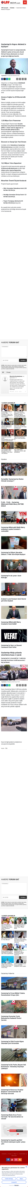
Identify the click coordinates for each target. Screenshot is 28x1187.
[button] (20, 79)
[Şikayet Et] (25, 391)
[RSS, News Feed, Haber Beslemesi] (20, 1159)
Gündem (12, 7)
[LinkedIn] (7, 79)
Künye (9, 1153)
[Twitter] (5, 79)
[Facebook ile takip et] (8, 1159)
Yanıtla (12, 391)
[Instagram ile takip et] (16, 1159)
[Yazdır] (17, 79)
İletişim (15, 1153)
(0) (17, 391)
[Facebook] (2, 79)
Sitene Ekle (14, 1155)
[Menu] (24, 2)
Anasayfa (5, 7)
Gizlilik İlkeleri (22, 1153)
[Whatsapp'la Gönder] (9, 79)
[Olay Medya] (10, 2)
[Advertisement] (14, 27)
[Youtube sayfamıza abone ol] (12, 1159)
